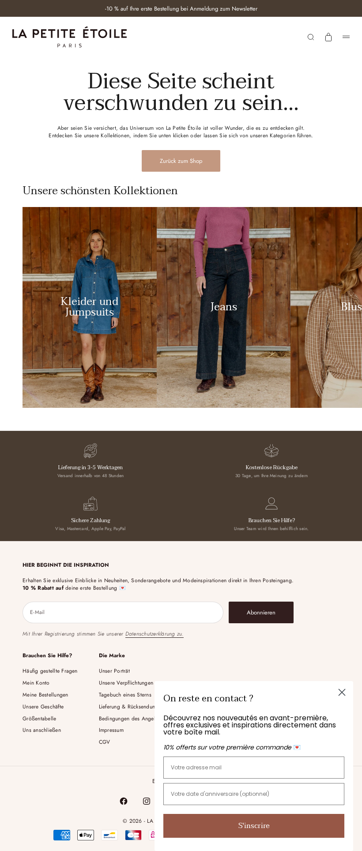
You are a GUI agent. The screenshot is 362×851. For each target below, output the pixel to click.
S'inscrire (254, 826)
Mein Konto (36, 683)
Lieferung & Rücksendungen (131, 707)
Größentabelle (39, 719)
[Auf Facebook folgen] (123, 801)
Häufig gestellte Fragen (50, 671)
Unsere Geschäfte (43, 707)
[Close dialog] (342, 692)
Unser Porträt (114, 671)
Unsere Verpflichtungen (126, 683)
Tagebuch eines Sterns (125, 695)
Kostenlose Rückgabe (272, 467)
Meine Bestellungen (45, 695)
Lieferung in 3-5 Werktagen (90, 467)
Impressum (111, 730)
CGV (104, 742)
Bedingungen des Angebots (131, 719)
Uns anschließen (42, 730)
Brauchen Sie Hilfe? (272, 520)
